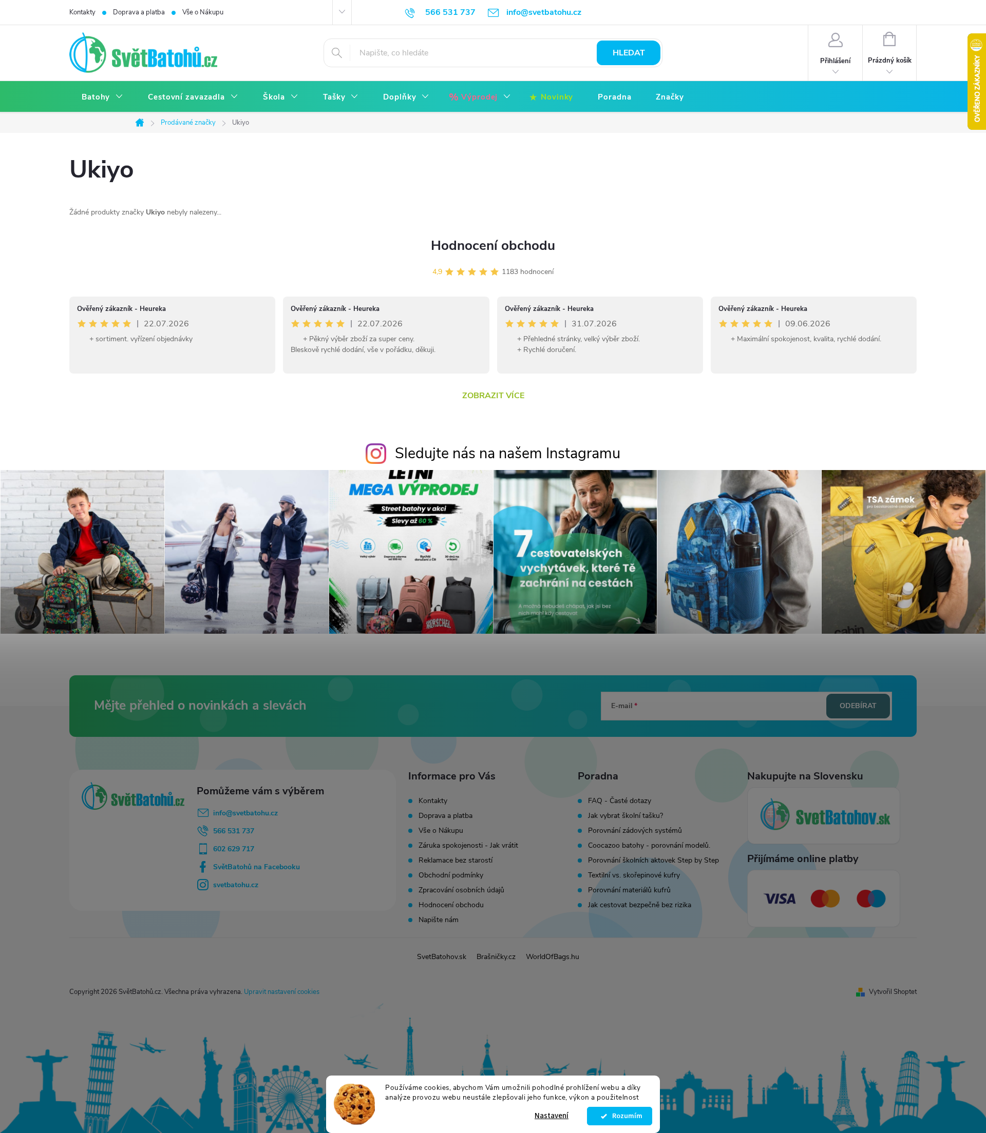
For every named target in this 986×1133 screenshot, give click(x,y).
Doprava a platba (139, 12)
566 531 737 (233, 831)
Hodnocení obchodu (493, 246)
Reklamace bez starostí (455, 860)
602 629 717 (233, 849)
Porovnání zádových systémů (635, 831)
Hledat (629, 52)
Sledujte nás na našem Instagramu (507, 453)
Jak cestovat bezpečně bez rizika (639, 905)
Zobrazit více (493, 395)
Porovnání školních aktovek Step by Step (653, 860)
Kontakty (82, 12)
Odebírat (858, 706)
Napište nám (439, 920)
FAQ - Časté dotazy (619, 801)
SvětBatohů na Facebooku (256, 867)
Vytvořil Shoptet (893, 992)
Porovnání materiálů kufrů (629, 890)
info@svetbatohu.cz (245, 813)
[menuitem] (102, 97)
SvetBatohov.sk (441, 957)
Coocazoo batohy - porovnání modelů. (649, 846)
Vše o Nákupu (202, 12)
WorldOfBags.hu (552, 957)
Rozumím (625, 1116)
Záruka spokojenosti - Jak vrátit (468, 845)
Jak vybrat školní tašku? (625, 816)
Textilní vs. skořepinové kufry (634, 875)
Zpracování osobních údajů (461, 890)
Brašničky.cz (496, 957)
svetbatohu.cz (235, 885)
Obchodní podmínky (451, 875)
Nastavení (551, 1115)
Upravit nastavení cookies (281, 992)
